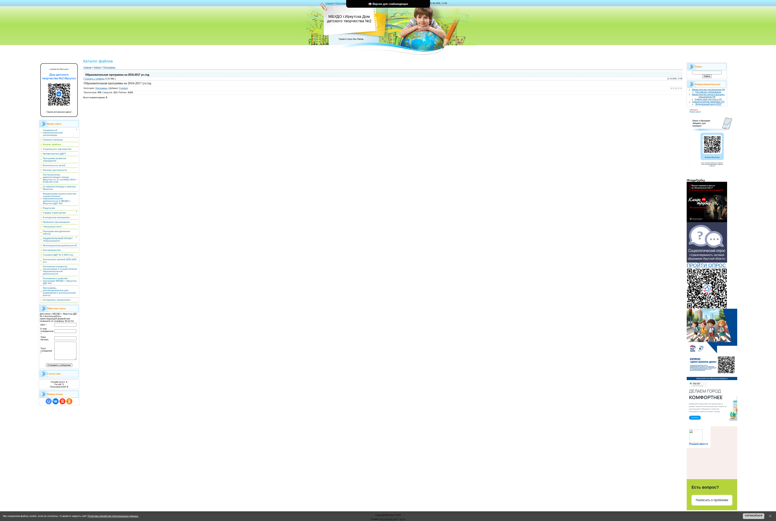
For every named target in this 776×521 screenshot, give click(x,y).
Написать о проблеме (712, 500)
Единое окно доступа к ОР (708, 99)
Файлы (97, 67)
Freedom (123, 88)
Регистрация (341, 3)
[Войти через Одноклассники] (69, 401)
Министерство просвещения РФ (708, 89)
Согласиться (753, 515)
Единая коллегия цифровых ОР (708, 101)
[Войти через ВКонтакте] (56, 401)
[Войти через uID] (49, 401)
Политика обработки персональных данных (113, 516)
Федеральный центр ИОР (708, 104)
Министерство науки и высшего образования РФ (708, 95)
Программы (109, 67)
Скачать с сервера (94, 78)
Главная (329, 3)
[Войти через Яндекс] (62, 401)
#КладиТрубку (696, 180)
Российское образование (708, 92)
